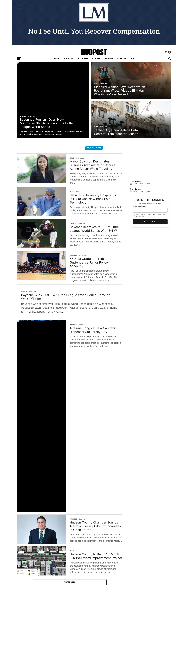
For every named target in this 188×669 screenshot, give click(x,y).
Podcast (96, 58)
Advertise (121, 58)
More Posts (69, 582)
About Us (108, 58)
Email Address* (139, 207)
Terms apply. (139, 216)
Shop (131, 58)
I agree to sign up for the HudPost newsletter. (150, 215)
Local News (67, 58)
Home (56, 58)
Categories (82, 58)
